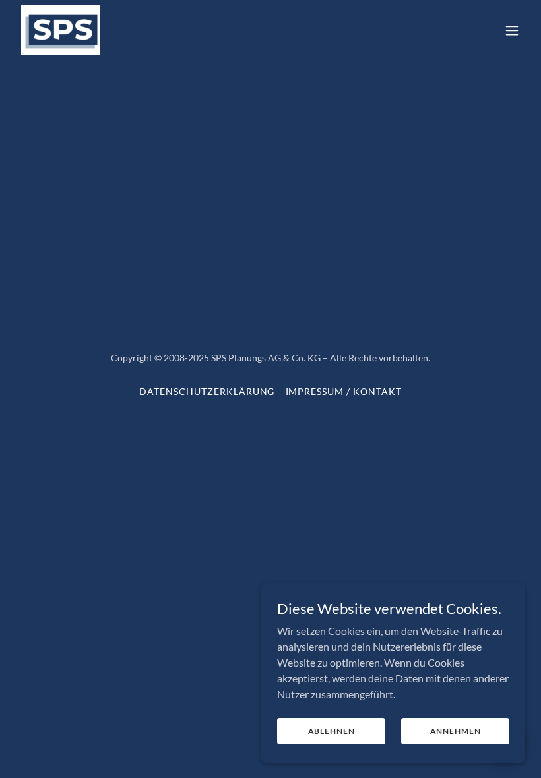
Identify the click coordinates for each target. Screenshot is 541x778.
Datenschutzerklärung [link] (207, 391)
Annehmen (455, 731)
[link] (60, 30)
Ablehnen (331, 731)
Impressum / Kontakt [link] (344, 391)
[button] (512, 30)
